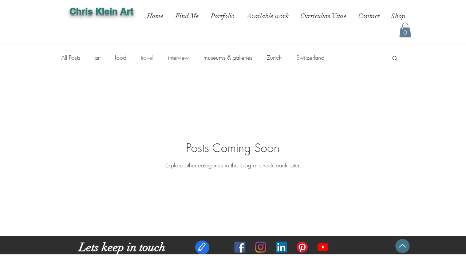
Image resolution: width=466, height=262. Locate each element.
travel (147, 57)
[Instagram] (260, 247)
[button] (405, 30)
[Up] (402, 246)
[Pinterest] (302, 247)
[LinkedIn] (281, 247)
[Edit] (202, 247)
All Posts (70, 57)
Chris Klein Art (101, 11)
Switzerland (310, 57)
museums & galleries (228, 57)
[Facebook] (239, 247)
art (97, 57)
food (120, 57)
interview (178, 57)
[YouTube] (322, 247)
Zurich (274, 57)
